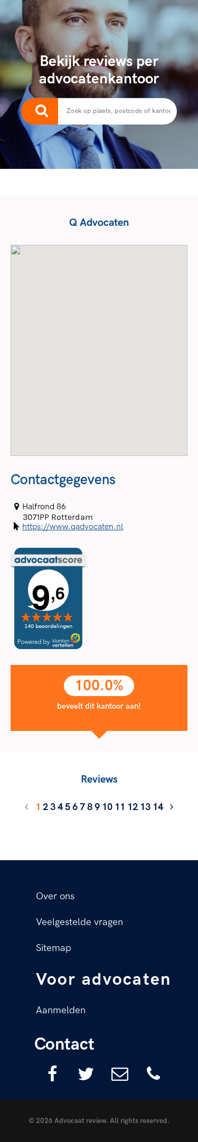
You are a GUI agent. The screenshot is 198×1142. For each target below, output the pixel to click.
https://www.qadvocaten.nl (72, 527)
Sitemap (53, 948)
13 (145, 807)
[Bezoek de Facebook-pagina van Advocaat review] (48, 1073)
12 (132, 807)
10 (107, 807)
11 (120, 807)
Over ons (55, 896)
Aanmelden (61, 1010)
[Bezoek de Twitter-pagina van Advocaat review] (82, 1073)
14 (158, 807)
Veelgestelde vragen (79, 922)
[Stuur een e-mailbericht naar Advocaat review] (116, 1073)
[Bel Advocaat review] (150, 1073)
